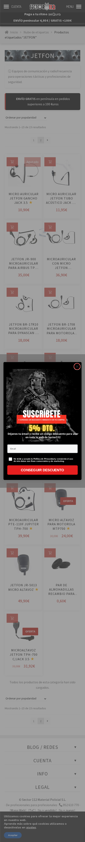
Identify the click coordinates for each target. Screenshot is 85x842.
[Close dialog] (77, 366)
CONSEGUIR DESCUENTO (42, 470)
